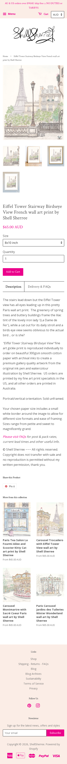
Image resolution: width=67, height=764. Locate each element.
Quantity (9, 252)
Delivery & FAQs (39, 286)
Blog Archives (33, 673)
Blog (33, 668)
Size (5, 236)
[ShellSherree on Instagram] (38, 706)
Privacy (33, 688)
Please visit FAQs (14, 437)
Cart (45, 14)
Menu (11, 14)
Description (13, 286)
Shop (34, 659)
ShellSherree (37, 744)
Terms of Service (33, 683)
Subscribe (55, 733)
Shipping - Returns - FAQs (33, 664)
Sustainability (33, 678)
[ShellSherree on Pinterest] (29, 706)
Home (5, 56)
